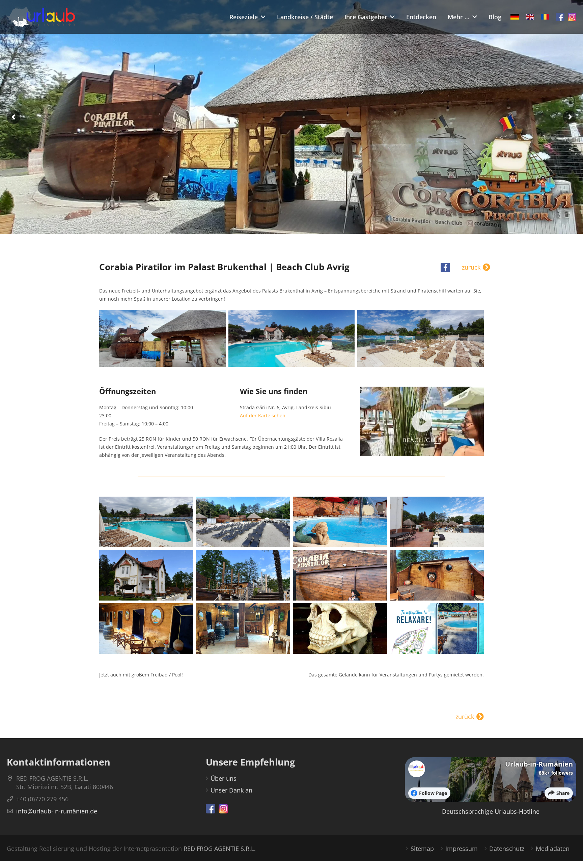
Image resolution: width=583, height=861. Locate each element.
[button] (262, 17)
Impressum (461, 848)
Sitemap (422, 848)
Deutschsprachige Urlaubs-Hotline (490, 811)
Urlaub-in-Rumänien (539, 764)
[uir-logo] (41, 17)
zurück (471, 267)
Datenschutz (506, 848)
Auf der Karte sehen (262, 415)
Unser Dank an (231, 790)
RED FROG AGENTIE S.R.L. (220, 848)
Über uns (224, 778)
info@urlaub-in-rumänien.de (56, 811)
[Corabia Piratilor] (162, 338)
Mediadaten (553, 848)
